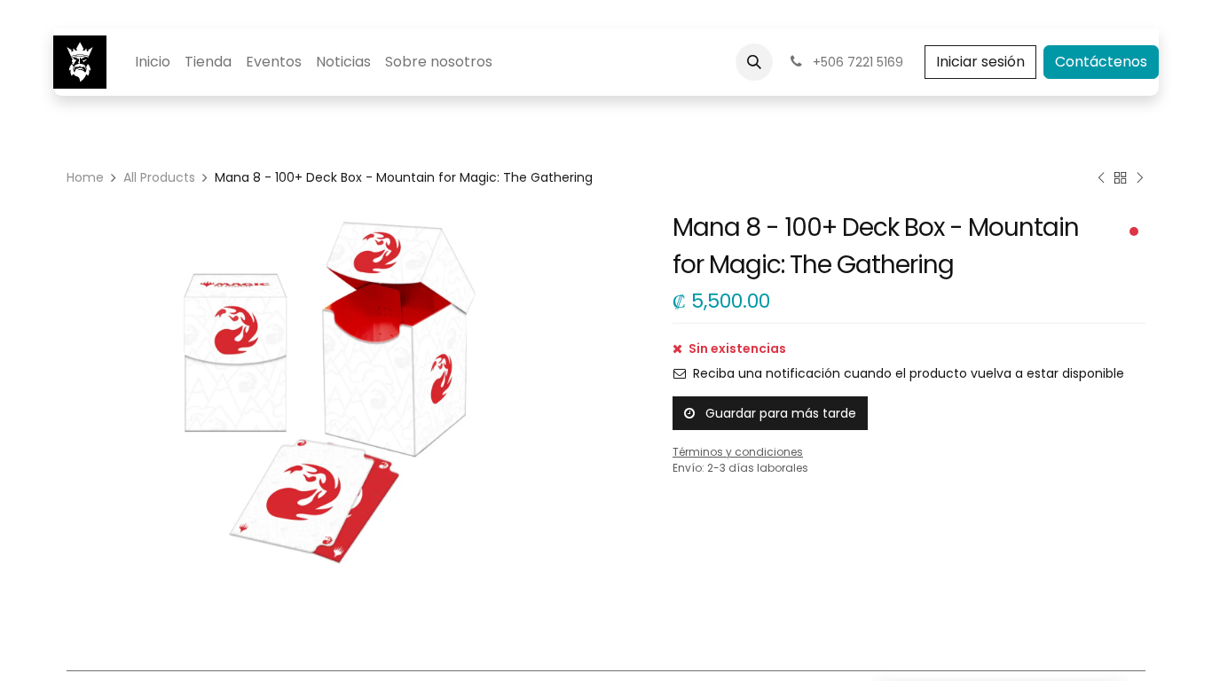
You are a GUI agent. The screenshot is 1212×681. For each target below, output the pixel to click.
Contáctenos (1101, 61)
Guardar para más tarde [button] (779, 413)
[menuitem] (152, 62)
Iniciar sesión (980, 61)
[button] (754, 62)
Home (85, 177)
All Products (159, 177)
